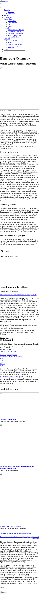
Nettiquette (18, 537)
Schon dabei (8, 17)
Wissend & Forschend (15, 35)
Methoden (11, 12)
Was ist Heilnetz (13, 40)
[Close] (1, 591)
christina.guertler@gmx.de (8, 355)
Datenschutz (12, 533)
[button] (1, 358)
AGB (18, 533)
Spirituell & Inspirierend (15, 33)
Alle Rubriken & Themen (16, 30)
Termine (6, 15)
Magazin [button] (7, 28)
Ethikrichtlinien (26, 533)
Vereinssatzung (13, 46)
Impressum (3, 533)
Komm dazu (12, 21)
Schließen (4, 593)
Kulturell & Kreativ (14, 37)
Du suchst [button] (7, 10)
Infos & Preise (12, 22)
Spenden (11, 26)
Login (6, 49)
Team (10, 42)
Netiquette (11, 48)
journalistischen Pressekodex (9, 376)
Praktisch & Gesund (14, 31)
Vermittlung (11, 13)
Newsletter (10, 537)
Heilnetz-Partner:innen (15, 44)
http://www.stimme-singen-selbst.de (11, 356)
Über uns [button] (7, 39)
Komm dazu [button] (8, 19)
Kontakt (3, 537)
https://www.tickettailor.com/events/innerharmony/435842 (18, 295)
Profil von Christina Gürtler (8, 351)
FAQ (9, 24)
